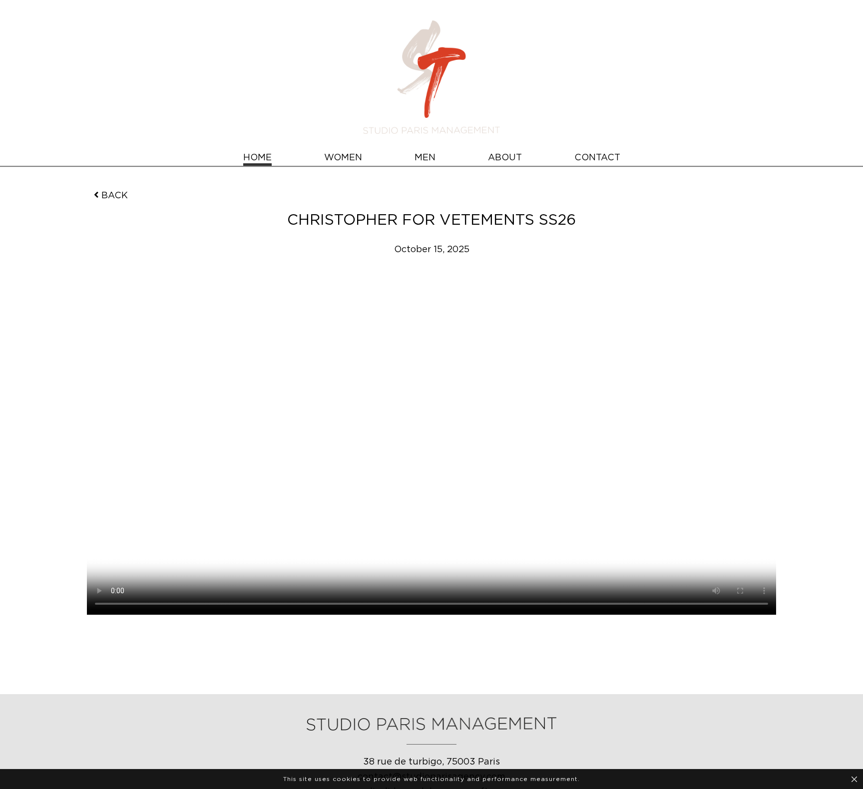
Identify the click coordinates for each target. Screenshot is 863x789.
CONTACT (597, 157)
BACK (114, 195)
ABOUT (505, 157)
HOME (257, 157)
